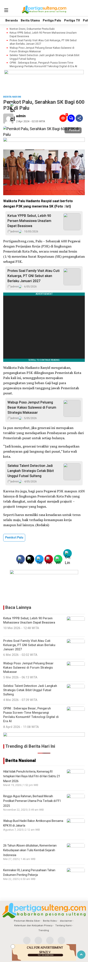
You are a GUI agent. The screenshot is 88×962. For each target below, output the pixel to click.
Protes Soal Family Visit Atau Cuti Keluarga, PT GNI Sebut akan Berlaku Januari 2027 (43, 42)
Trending (43, 930)
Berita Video (50, 920)
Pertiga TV (72, 20)
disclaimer (66, 920)
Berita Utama (30, 20)
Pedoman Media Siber (27, 920)
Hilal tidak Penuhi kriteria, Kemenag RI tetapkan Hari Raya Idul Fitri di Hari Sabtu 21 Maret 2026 (31, 776)
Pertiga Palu (52, 20)
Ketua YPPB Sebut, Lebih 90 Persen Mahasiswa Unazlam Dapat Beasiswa (43, 34)
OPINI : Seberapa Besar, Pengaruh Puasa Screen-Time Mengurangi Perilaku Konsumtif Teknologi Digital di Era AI (43, 64)
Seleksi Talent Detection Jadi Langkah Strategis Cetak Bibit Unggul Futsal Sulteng (44, 57)
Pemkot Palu (14, 537)
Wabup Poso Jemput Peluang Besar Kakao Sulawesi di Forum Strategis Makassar (42, 49)
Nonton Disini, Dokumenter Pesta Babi (32, 29)
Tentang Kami (63, 925)
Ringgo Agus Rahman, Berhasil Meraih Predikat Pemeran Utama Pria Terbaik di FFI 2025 (32, 801)
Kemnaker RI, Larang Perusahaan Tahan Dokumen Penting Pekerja (29, 872)
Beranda (11, 20)
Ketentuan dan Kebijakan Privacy (33, 925)
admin (21, 116)
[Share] (79, 118)
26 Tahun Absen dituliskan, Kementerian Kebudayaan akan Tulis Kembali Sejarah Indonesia (30, 850)
